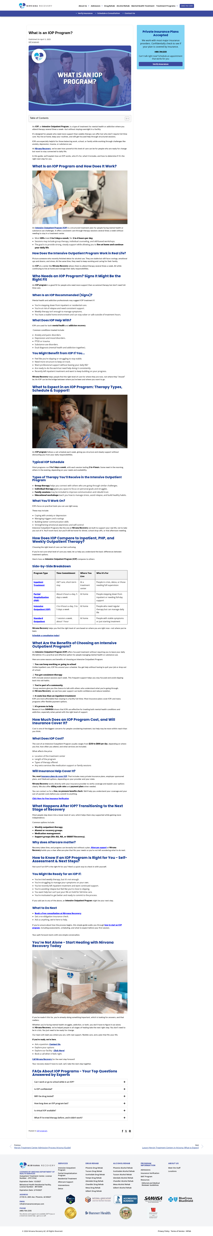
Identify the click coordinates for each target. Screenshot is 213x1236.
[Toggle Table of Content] (126, 118)
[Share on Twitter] (126, 1131)
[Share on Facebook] (122, 1131)
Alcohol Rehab (123, 6)
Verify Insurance (161, 64)
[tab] (79, 1082)
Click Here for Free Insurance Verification (50, 799)
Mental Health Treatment (142, 6)
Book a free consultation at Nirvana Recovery (58, 913)
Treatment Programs (165, 6)
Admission (95, 6)
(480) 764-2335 (161, 51)
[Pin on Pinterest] (130, 1131)
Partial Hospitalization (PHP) (41, 597)
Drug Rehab (109, 6)
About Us (83, 6)
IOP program (34, 42)
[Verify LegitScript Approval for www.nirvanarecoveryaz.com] (70, 1202)
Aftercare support (99, 848)
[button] (84, 6)
